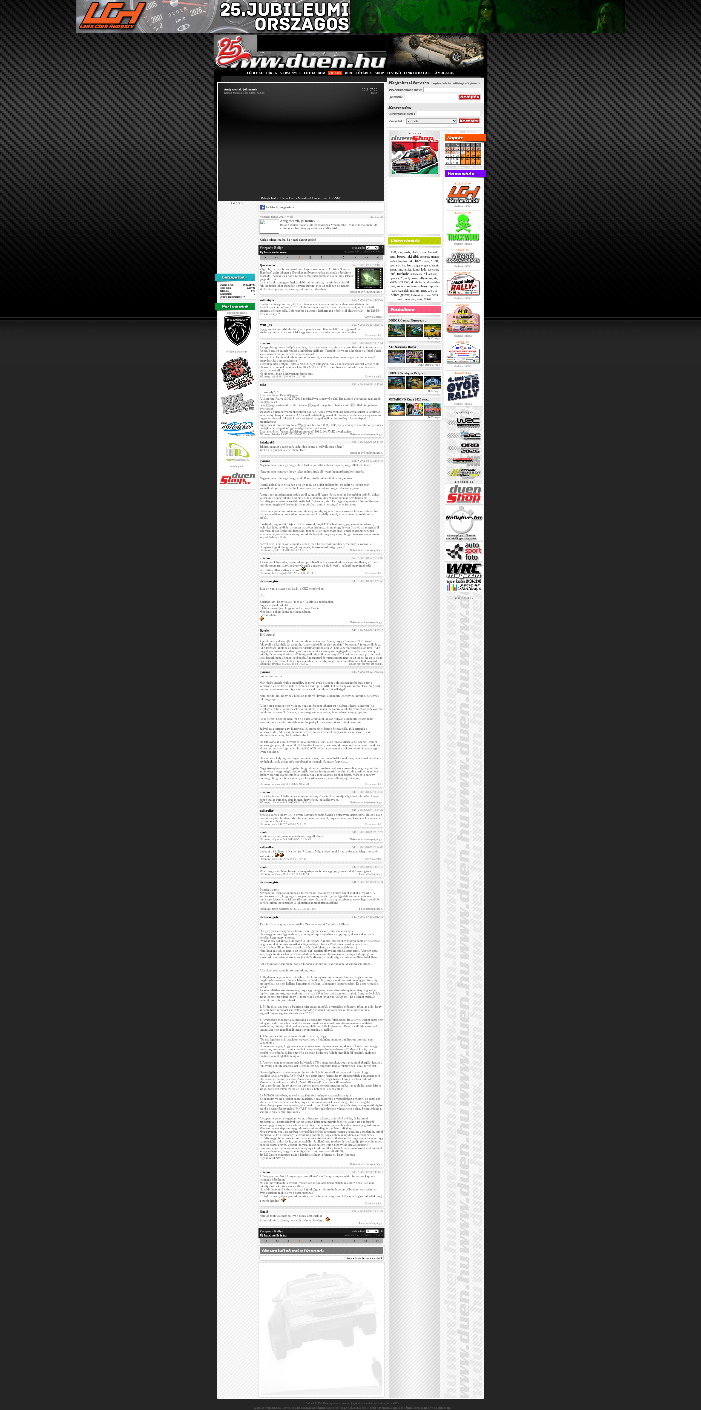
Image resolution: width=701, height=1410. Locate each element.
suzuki (403, 290)
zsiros (427, 299)
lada (423, 269)
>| (377, 257)
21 (468, 152)
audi (407, 252)
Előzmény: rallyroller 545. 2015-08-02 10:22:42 (285, 802)
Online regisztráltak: (231, 296)
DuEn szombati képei (429, 364)
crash (426, 261)
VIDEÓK (335, 73)
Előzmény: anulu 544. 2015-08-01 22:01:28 (283, 824)
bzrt (418, 261)
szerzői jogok (350, 1403)
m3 (393, 274)
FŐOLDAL (255, 73)
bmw (423, 252)
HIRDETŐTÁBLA (358, 73)
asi (400, 252)
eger (392, 265)
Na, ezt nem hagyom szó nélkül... (366, 664)
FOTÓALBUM (314, 73)
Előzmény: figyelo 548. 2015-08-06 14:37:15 (284, 550)
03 (462, 159)
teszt (423, 290)
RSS (396, 1403)
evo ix (400, 265)
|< (266, 257)
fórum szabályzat (368, 1403)
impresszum (335, 1403)
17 (447, 152)
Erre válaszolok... (374, 316)
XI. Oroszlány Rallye (402, 346)
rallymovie (425, 278)
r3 (402, 278)
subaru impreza (406, 286)
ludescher (433, 269)
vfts (435, 295)
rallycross (411, 278)
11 (452, 148)
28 (468, 155)
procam (395, 278)
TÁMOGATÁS (443, 73)
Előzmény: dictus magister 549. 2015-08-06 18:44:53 (288, 573)
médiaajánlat (385, 1403)
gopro (419, 265)
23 (478, 152)
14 (468, 148)
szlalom (415, 290)
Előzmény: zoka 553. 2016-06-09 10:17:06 (282, 376)
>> (366, 257)
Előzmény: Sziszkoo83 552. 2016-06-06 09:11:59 (286, 434)
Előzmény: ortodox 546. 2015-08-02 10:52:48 (284, 784)
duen (434, 261)
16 (478, 148)
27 (462, 155)
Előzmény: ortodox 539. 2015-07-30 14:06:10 (284, 874)
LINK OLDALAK (417, 73)
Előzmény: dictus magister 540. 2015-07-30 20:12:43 (288, 909)
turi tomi (426, 295)
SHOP (379, 73)
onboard (433, 274)
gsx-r (427, 265)
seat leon (403, 282)
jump (416, 269)
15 (473, 148)
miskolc (403, 274)
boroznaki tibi (407, 256)
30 (478, 155)
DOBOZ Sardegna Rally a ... (408, 373)
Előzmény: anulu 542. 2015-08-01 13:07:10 (283, 859)
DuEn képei (434, 338)
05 (473, 159)
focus (411, 265)
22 (473, 152)
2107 (393, 252)
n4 (425, 274)
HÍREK (271, 73)
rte (435, 278)
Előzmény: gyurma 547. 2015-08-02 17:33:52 (284, 664)
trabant (415, 295)
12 (473, 162)
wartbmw (404, 299)
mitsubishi (416, 274)
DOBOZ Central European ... (408, 320)
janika (407, 269)
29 (473, 155)
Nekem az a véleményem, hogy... (366, 292)
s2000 (393, 282)
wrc (413, 299)
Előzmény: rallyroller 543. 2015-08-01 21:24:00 (285, 839)
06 (478, 159)
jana (400, 269)
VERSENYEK (290, 73)
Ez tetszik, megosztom (279, 207)
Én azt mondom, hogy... (371, 874)
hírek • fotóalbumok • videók (364, 1258)
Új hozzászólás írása (273, 252)
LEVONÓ (394, 73)
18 (452, 152)
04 (468, 159)
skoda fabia (418, 282)
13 (462, 148)
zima (419, 299)
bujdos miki (405, 261)
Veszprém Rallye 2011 (272, 216)
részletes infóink (463, 206)
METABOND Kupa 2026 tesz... (409, 399)
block (415, 252)
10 (447, 148)
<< (276, 257)
